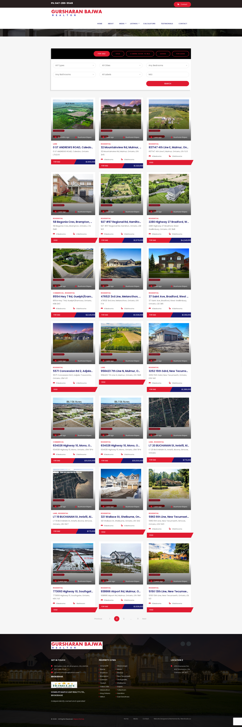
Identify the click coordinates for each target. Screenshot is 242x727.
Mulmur (120, 672)
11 (138, 618)
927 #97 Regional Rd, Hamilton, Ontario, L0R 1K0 (132, 222)
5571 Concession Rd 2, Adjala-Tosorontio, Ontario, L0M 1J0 (91, 371)
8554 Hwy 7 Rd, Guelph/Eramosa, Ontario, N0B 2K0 (86, 296)
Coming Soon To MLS (140, 54)
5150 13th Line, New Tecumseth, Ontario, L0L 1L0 (180, 591)
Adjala (120, 686)
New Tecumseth (123, 676)
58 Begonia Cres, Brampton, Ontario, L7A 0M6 (83, 222)
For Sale (102, 54)
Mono (119, 669)
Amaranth (104, 666)
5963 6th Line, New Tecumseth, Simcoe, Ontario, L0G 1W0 (186, 517)
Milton (102, 697)
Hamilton (121, 693)
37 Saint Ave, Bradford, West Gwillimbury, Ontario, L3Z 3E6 (186, 296)
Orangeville (122, 679)
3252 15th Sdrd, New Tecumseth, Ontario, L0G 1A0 (181, 371)
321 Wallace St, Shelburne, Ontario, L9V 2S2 (129, 517)
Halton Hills (104, 686)
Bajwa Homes (78, 719)
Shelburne (121, 683)
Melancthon (105, 690)
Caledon (103, 679)
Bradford (104, 672)
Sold (118, 54)
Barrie (102, 669)
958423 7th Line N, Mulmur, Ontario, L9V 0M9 (130, 371)
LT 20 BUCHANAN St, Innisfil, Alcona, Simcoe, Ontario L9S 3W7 (188, 445)
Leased (163, 54)
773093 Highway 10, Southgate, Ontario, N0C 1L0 (84, 591)
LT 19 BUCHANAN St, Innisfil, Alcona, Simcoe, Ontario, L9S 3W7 (93, 517)
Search (167, 83)
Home (126, 719)
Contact (183, 4)
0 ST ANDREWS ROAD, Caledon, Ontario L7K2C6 (84, 147)
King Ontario (105, 693)
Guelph (103, 683)
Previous (98, 618)
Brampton (104, 676)
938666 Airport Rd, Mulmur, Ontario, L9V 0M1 (129, 591)
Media (135, 719)
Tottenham (121, 690)
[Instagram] (169, 4)
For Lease (180, 54)
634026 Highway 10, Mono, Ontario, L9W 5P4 (82, 445)
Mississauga (122, 666)
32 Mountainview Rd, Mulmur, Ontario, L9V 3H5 (131, 147)
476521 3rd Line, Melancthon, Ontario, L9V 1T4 (130, 296)
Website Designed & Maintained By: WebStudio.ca (172, 719)
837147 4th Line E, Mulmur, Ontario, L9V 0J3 (176, 147)
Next (144, 618)
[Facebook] (165, 4)
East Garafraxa (123, 697)
